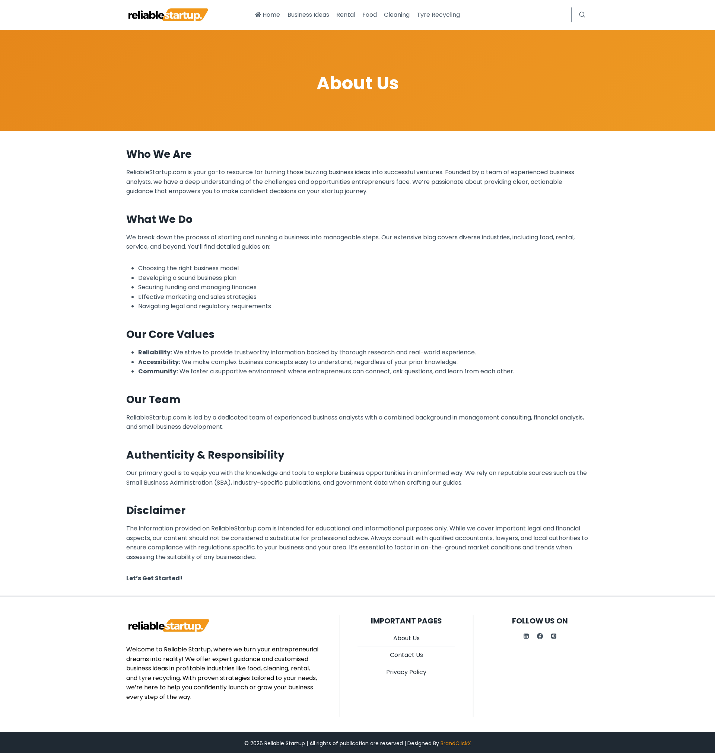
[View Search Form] (582, 15)
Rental (345, 14)
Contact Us (406, 655)
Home (271, 14)
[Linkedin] (526, 636)
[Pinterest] (554, 636)
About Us (406, 638)
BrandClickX (456, 743)
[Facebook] (540, 636)
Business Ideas (308, 14)
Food (369, 14)
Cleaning (397, 14)
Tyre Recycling (438, 14)
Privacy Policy (406, 672)
